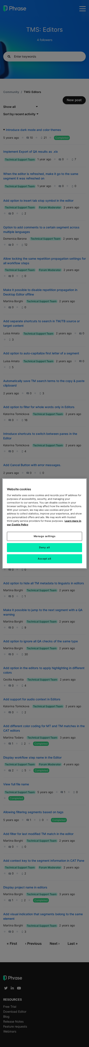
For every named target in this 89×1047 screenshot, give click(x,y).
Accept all (44, 558)
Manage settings (45, 536)
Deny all (44, 547)
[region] (44, 523)
